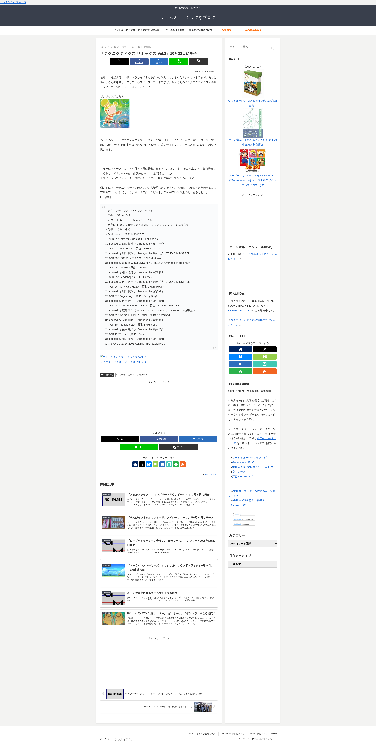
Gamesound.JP (241, 462)
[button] (198, 61)
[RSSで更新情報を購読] (183, 464)
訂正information (241, 476)
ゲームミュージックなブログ (249, 457)
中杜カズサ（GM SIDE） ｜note (251, 467)
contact (274, 734)
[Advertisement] (159, 405)
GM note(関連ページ (258, 734)
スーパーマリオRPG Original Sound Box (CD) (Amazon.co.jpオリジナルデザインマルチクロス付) (253, 180)
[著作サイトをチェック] (135, 464)
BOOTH (245, 310)
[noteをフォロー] (169, 464)
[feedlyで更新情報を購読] (176, 464)
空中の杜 (237, 471)
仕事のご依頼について (206, 734)
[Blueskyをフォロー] (149, 464)
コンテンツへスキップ (13, 2)
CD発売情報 (108, 375)
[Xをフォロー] (142, 464)
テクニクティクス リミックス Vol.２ (133, 375)
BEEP (231, 310)
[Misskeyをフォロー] (155, 464)
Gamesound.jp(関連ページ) (232, 734)
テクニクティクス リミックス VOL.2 (121, 361)
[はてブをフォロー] (162, 464)
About (190, 734)
